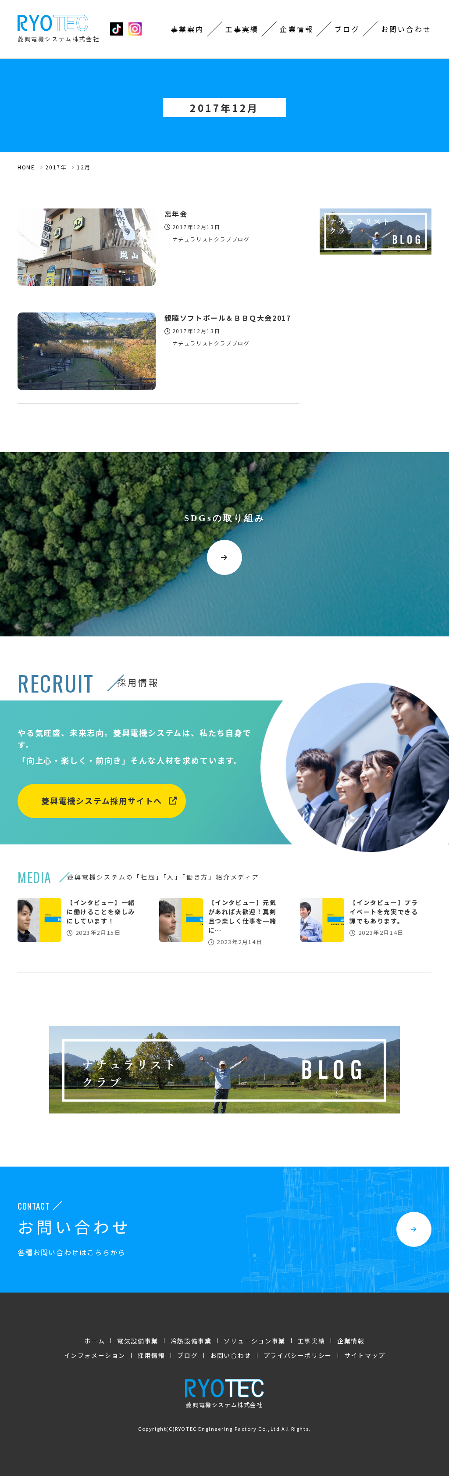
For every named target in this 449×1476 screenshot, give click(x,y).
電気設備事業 (137, 1340)
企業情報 (297, 29)
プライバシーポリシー (298, 1355)
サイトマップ (364, 1355)
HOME (26, 167)
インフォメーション (94, 1355)
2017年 (55, 167)
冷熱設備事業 (191, 1340)
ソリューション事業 (254, 1340)
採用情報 (151, 1355)
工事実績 (242, 29)
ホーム (94, 1340)
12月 (83, 167)
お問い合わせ (406, 29)
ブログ (347, 29)
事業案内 (187, 29)
